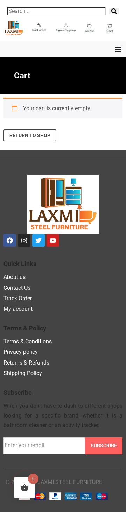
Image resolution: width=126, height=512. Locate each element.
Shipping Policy (23, 373)
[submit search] (114, 11)
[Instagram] (24, 240)
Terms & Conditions (28, 341)
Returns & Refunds (26, 362)
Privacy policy (21, 352)
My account (18, 309)
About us (15, 277)
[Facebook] (10, 240)
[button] (118, 49)
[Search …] (56, 11)
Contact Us (17, 288)
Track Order (18, 298)
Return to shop (29, 135)
